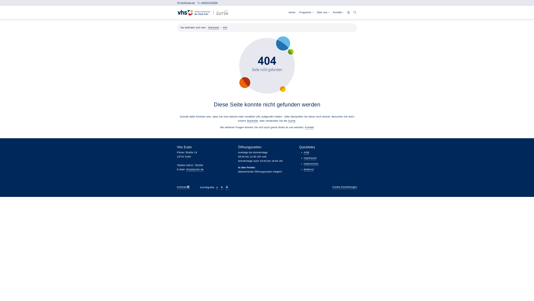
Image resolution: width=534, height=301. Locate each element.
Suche (292, 120)
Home (292, 12)
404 (225, 27)
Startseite (213, 27)
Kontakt (309, 127)
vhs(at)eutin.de (195, 169)
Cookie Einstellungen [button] (344, 187)
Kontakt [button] (337, 12)
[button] (348, 12)
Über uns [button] (322, 12)
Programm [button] (305, 12)
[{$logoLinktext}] (194, 12)
